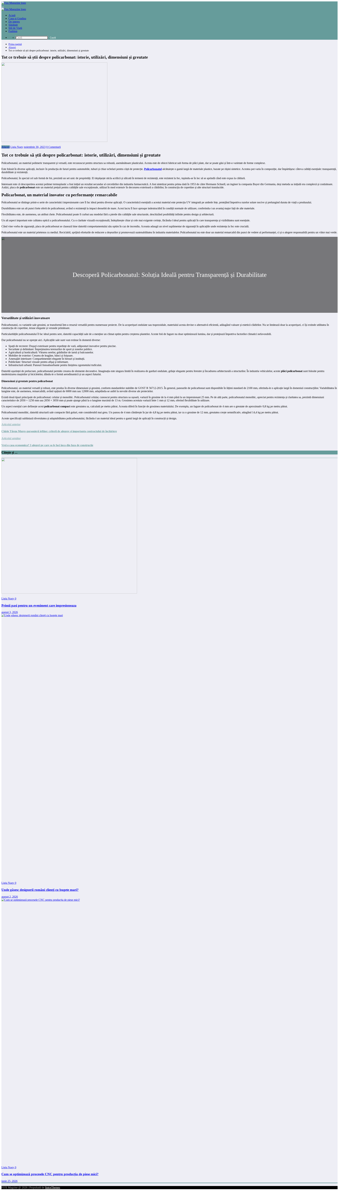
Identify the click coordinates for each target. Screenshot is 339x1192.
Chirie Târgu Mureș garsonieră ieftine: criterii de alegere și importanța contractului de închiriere (59, 431)
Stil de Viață (15, 27)
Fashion (12, 31)
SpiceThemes (52, 1187)
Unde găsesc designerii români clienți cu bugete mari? (40, 890)
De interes (14, 21)
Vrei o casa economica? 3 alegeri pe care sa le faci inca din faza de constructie (47, 445)
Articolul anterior (10, 424)
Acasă (11, 15)
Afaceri (5, 146)
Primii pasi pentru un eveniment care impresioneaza (38, 605)
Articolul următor (11, 438)
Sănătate (13, 24)
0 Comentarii (53, 146)
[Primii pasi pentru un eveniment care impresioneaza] (69, 592)
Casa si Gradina (17, 18)
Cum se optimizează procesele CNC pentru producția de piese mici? (50, 1174)
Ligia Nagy (16, 146)
